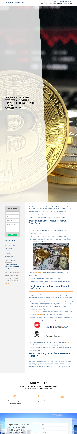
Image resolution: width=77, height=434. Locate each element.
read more (7, 283)
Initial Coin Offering (60, 280)
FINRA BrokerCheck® (36, 311)
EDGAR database (40, 314)
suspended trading (37, 272)
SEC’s (35, 314)
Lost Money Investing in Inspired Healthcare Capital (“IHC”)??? (12, 266)
